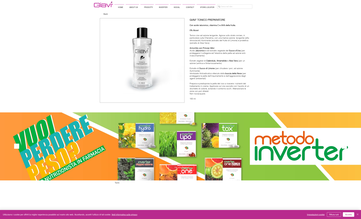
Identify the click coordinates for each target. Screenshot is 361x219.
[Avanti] (344, 146)
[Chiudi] (357, 214)
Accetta (348, 214)
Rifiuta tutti (334, 214)
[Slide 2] (180, 173)
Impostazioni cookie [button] (316, 214)
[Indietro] (16, 146)
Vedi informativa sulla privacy (124, 214)
